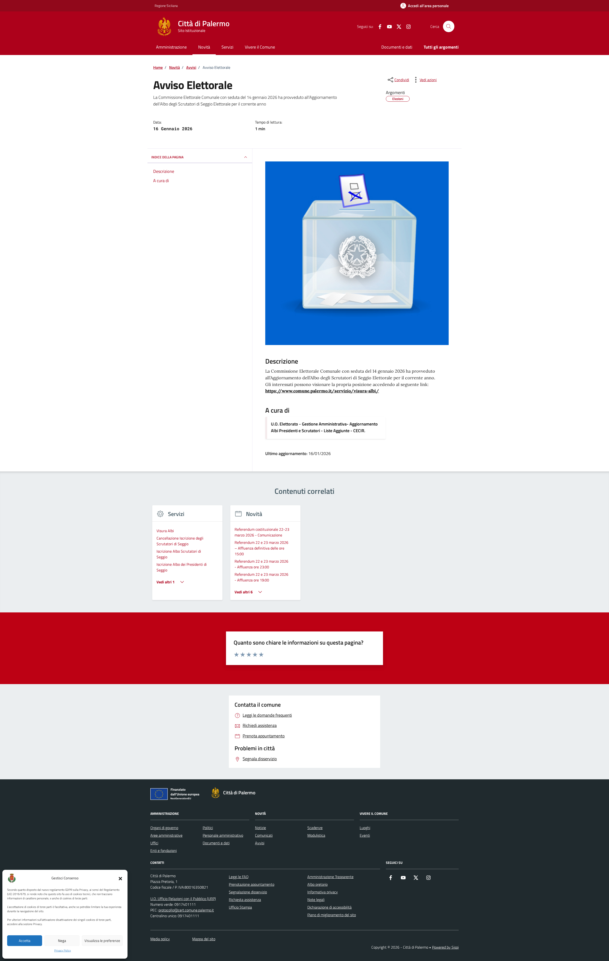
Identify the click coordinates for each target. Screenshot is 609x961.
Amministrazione (171, 47)
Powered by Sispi (445, 947)
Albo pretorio (317, 884)
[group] (187, 555)
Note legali (315, 899)
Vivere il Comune (260, 47)
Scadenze (315, 828)
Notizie (260, 828)
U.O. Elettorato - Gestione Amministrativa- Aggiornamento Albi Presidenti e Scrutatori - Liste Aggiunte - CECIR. (324, 427)
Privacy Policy (62, 950)
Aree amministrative (166, 835)
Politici (208, 828)
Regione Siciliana (166, 5)
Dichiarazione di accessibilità (329, 907)
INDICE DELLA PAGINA (167, 157)
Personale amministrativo (223, 835)
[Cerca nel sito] (448, 26)
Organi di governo (164, 828)
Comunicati (264, 835)
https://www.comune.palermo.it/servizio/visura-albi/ (322, 391)
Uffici (154, 843)
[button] (120, 878)
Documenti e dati (396, 47)
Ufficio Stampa (240, 907)
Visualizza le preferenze (102, 940)
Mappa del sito (203, 939)
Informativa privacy (322, 892)
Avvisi (259, 843)
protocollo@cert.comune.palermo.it (186, 910)
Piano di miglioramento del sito (331, 915)
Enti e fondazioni (163, 850)
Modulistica (316, 835)
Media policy (160, 939)
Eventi (365, 835)
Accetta (24, 940)
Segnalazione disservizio (248, 892)
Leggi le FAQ (239, 877)
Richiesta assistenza (245, 899)
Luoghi (365, 828)
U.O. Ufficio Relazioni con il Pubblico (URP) (183, 898)
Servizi (227, 47)
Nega (62, 940)
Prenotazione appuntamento (251, 884)
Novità (204, 47)
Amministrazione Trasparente (330, 877)
